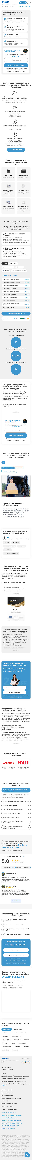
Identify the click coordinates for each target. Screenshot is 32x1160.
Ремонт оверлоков (7, 1095)
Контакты (10, 1078)
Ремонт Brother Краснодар (9, 1118)
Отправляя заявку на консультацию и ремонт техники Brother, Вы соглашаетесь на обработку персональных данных (16, 70)
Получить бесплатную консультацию (16, 955)
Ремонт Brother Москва (8, 1112)
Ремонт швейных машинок (9, 1103)
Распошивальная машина (20, 270)
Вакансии (4, 1081)
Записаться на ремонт (16, 435)
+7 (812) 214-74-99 (25, 6)
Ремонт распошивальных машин (11, 1098)
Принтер (15, 263)
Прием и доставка (7, 467)
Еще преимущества (16, 149)
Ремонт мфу (5, 1101)
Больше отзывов (16, 900)
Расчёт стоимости (19, 1078)
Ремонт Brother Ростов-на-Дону (11, 1120)
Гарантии (11, 1081)
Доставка (26, 1076)
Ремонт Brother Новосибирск (10, 1125)
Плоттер (7, 270)
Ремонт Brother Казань (8, 1128)
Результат (12, 471)
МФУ (6, 263)
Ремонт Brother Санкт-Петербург (11, 1115)
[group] (8, 764)
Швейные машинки (9, 267)
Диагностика (19, 467)
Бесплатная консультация (16, 65)
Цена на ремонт (17, 1076)
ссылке (3, 1085)
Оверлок (21, 267)
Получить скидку (14, 692)
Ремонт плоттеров (7, 1106)
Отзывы (3, 1078)
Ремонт (5, 471)
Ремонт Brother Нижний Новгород (11, 1123)
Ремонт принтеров (7, 1093)
